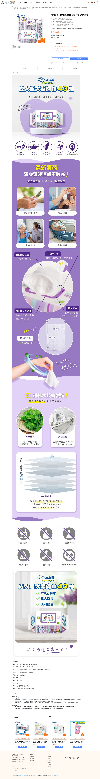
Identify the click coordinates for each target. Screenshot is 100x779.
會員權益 (31, 2)
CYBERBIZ (56, 775)
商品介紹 (25, 68)
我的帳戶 (32, 758)
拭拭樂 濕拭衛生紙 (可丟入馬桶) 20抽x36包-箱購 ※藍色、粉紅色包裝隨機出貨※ (77, 742)
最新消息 (51, 2)
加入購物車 (60, 58)
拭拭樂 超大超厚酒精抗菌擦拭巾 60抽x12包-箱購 (22, 742)
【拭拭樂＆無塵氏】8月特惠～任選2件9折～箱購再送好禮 (65, 46)
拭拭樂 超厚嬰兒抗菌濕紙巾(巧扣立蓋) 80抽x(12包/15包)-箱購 (40, 742)
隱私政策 (32, 760)
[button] (48, 29)
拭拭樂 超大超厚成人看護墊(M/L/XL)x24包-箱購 (58, 742)
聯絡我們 (32, 756)
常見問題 (45, 2)
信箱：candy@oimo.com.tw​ (18, 766)
